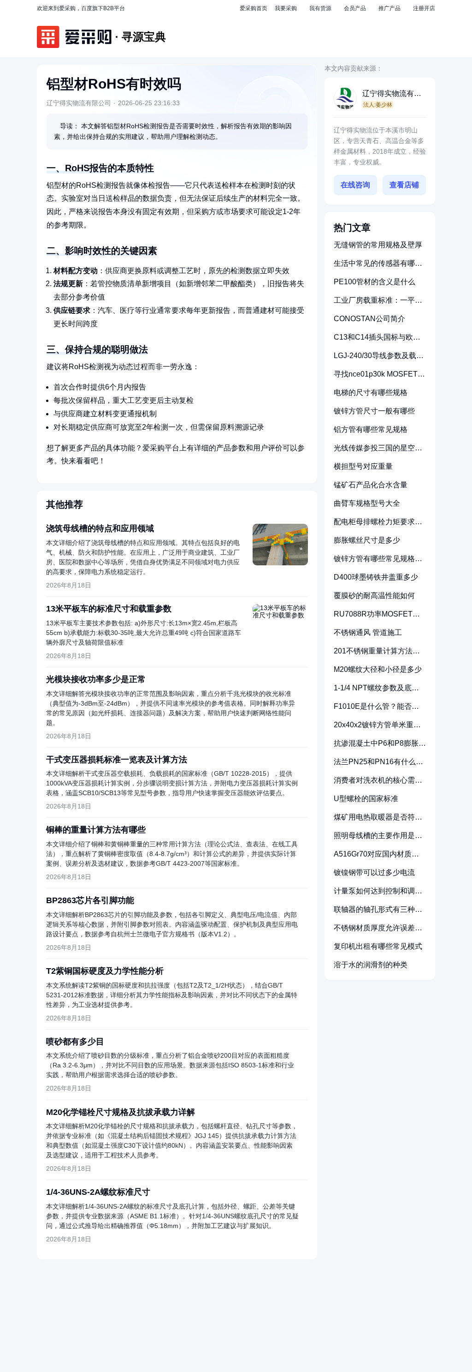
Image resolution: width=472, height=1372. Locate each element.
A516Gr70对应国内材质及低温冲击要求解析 (376, 857)
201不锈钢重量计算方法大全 (377, 654)
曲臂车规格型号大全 (367, 503)
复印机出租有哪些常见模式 (378, 946)
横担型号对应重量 (363, 466)
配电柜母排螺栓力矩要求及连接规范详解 (378, 525)
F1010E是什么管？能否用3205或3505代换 (376, 710)
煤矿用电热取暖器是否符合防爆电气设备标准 (378, 820)
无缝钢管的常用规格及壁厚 (378, 245)
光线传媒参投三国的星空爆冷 (378, 451)
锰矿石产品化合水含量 (370, 485)
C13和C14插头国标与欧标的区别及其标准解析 (377, 340)
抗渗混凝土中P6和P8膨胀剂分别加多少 (380, 747)
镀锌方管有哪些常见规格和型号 (378, 562)
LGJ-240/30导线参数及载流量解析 (379, 359)
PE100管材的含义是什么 (374, 282)
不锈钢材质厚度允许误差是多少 (378, 931)
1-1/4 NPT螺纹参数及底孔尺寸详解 (376, 691)
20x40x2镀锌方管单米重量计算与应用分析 (377, 728)
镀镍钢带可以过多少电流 (374, 872)
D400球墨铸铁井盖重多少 (376, 577)
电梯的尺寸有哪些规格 (370, 392)
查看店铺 (404, 185)
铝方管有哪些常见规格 (370, 429)
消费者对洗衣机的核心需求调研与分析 (378, 783)
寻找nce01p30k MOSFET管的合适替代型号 (379, 377)
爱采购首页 (253, 8)
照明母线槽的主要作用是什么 (378, 839)
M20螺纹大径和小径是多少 (378, 669)
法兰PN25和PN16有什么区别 (378, 765)
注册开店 (424, 8)
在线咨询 (355, 185)
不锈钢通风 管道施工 (368, 632)
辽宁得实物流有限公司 (391, 94)
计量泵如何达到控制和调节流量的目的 (378, 894)
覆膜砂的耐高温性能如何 (374, 595)
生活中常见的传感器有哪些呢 (378, 267)
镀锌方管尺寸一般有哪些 (374, 411)
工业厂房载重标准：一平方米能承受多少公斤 (378, 304)
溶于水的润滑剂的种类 (370, 965)
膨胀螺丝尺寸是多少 (367, 540)
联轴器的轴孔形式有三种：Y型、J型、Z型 (378, 913)
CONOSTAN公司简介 (369, 319)
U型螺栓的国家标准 (366, 799)
